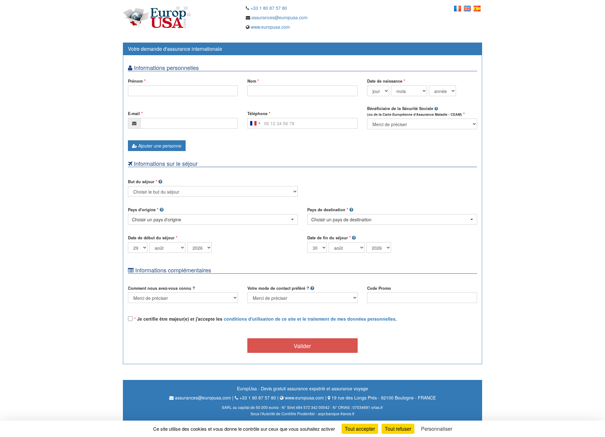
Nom (251, 81)
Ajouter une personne (159, 146)
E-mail (134, 113)
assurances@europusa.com (279, 17)
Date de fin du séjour (327, 238)
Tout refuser (398, 428)
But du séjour (141, 181)
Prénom (135, 81)
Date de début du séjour (151, 238)
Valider (302, 345)
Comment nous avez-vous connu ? (161, 288)
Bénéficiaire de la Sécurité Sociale (414, 111)
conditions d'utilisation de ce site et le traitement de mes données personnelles (309, 319)
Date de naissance (384, 81)
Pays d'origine (142, 210)
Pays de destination (326, 210)
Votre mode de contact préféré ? (278, 288)
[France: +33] (255, 123)
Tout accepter (360, 428)
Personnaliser (436, 428)
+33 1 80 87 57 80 (269, 8)
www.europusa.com (270, 27)
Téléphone (257, 113)
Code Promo (379, 288)
